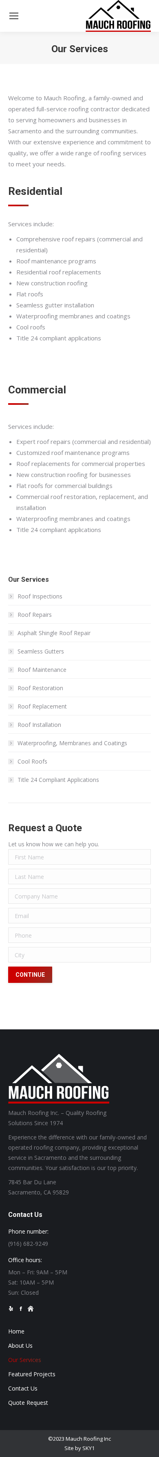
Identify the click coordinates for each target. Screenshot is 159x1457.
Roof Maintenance (42, 669)
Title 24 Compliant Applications (58, 780)
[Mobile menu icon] (14, 16)
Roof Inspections (40, 596)
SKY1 (88, 1448)
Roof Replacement (42, 706)
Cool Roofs (32, 761)
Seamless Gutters (41, 651)
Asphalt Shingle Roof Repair (54, 633)
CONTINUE (30, 974)
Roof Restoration (40, 688)
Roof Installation (39, 724)
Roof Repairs (35, 614)
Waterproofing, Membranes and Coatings (72, 743)
